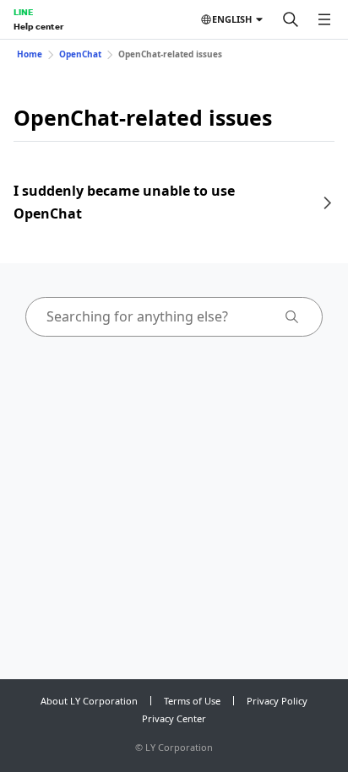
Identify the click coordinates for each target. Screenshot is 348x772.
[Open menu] (324, 19)
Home (29, 54)
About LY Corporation (89, 700)
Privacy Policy (277, 700)
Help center (38, 26)
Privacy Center (174, 718)
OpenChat (80, 54)
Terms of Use (192, 700)
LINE (23, 12)
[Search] (290, 19)
